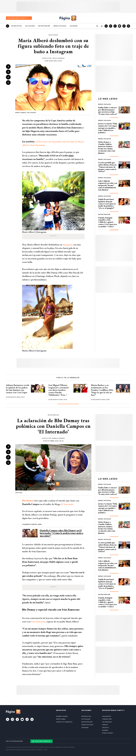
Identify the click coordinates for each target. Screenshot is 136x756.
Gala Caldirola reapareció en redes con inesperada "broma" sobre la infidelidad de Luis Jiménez (107, 185)
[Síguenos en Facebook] (115, 26)
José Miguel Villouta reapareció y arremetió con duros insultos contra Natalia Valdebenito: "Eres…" (58, 390)
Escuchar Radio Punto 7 (17, 18)
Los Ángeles (107, 722)
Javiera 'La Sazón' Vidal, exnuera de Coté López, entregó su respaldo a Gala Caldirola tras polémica (107, 128)
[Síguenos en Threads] (128, 26)
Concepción (107, 719)
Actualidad (30, 26)
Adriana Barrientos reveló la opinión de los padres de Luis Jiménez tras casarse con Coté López (17, 389)
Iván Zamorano (38, 621)
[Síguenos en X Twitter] (106, 26)
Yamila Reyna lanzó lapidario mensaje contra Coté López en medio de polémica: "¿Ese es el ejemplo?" (107, 203)
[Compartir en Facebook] (8, 66)
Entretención (44, 26)
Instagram (67, 244)
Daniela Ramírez (58, 438)
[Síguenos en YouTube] (119, 26)
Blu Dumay (28, 500)
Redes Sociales (60, 26)
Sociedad (73, 26)
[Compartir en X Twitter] (8, 72)
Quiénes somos (62, 716)
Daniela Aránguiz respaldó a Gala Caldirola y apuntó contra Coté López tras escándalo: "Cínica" (107, 222)
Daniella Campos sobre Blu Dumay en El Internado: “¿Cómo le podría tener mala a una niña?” (61, 533)
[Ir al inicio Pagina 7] (68, 18)
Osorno (105, 730)
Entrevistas (16, 26)
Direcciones (61, 719)
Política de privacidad (14, 741)
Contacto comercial (64, 722)
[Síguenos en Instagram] (110, 26)
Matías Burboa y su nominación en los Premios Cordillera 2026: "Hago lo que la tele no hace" (102, 390)
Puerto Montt (107, 733)
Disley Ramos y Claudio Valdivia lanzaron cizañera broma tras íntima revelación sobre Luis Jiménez (106, 147)
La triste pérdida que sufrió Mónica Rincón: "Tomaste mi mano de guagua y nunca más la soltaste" (107, 167)
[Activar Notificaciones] (101, 26)
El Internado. (67, 504)
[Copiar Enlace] (8, 77)
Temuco (105, 724)
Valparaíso (106, 716)
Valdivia (105, 727)
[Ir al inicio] (7, 26)
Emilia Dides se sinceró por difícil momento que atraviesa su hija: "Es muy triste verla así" (107, 110)
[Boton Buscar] (97, 26)
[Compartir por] (8, 82)
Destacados (53, 35)
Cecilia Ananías (58, 58)
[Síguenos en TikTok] (124, 26)
